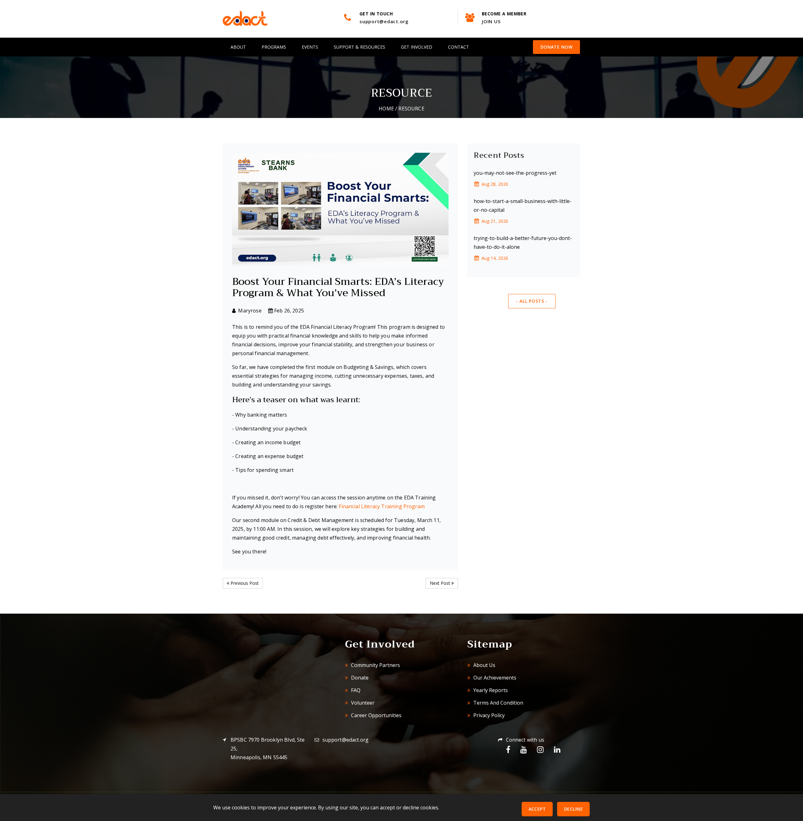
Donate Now (556, 47)
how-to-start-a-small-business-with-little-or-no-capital (523, 205)
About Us (483, 665)
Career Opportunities (376, 715)
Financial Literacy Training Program (382, 506)
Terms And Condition (497, 702)
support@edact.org (345, 739)
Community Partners (375, 665)
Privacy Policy (488, 715)
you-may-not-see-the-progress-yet (515, 172)
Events (310, 47)
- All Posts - (532, 301)
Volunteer (362, 702)
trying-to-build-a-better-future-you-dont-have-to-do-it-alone (523, 242)
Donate (359, 677)
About (238, 47)
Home (386, 108)
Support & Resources (359, 47)
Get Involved (416, 47)
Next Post (440, 583)
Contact (458, 47)
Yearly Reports (490, 690)
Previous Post (244, 583)
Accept (537, 809)
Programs (274, 47)
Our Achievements (494, 677)
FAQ (355, 690)
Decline (573, 809)
